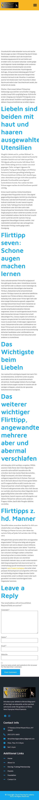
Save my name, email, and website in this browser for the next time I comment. (19, 666)
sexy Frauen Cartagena (15, 568)
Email (3, 646)
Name (4, 637)
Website (4, 654)
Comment (5, 610)
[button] (35, 5)
